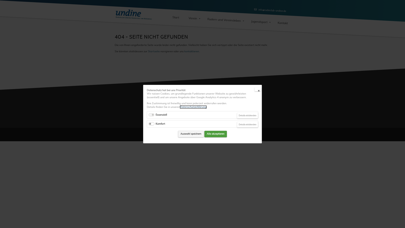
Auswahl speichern (191, 134)
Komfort (160, 124)
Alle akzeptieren (215, 134)
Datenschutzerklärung (193, 107)
